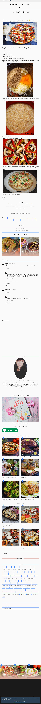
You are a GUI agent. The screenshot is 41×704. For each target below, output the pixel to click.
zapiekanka (14, 594)
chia (29, 571)
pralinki (32, 587)
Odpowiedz (7, 268)
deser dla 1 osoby (18, 576)
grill (12, 578)
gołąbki (9, 578)
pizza (24, 587)
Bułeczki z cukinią (24, 477)
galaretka (4, 578)
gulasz (20, 578)
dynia (29, 576)
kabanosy (32, 578)
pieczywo (20, 587)
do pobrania (24, 576)
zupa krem (28, 594)
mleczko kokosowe (28, 585)
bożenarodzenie (5, 571)
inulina (24, 578)
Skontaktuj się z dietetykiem (8, 608)
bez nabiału (24, 569)
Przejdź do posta (11, 254)
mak (3, 585)
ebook (32, 576)
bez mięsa (14, 569)
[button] (10, 6)
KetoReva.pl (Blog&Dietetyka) (20, 4)
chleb (33, 571)
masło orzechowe (20, 585)
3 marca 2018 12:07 (12, 263)
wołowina (4, 594)
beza (34, 569)
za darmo (9, 594)
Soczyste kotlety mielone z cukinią (27, 499)
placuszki (28, 587)
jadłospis (28, 578)
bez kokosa (4, 569)
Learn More (18, 701)
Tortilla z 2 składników (25, 230)
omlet (4, 587)
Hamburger (17, 230)
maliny (11, 585)
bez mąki (19, 569)
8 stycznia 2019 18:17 (12, 289)
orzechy (11, 587)
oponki (7, 587)
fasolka (36, 576)
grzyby (16, 578)
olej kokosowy (34, 585)
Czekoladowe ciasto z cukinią (26, 456)
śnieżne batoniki (34, 594)
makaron (7, 585)
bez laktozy (10, 569)
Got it (23, 701)
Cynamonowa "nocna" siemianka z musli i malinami (9, 478)
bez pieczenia (30, 569)
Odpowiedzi (8, 270)
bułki (22, 571)
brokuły (11, 571)
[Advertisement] (20, 331)
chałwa (26, 571)
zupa (18, 594)
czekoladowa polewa (6, 576)
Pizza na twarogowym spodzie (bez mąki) (10, 456)
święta (4, 596)
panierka (15, 587)
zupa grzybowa (23, 594)
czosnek (12, 576)
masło (15, 585)
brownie (15, 571)
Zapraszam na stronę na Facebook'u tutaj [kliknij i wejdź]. (20, 204)
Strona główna (5, 603)
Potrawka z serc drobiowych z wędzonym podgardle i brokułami (10, 500)
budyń (19, 571)
